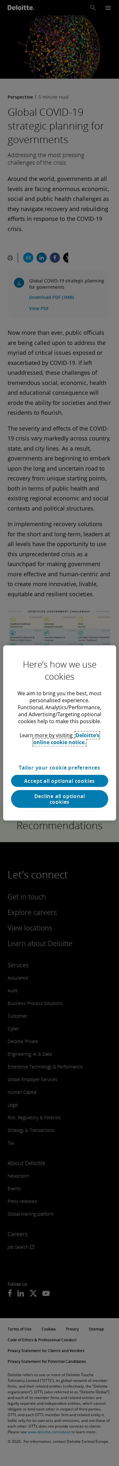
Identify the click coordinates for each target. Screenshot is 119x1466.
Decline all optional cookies (59, 799)
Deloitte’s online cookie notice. (66, 739)
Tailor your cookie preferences (59, 767)
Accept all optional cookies (59, 780)
